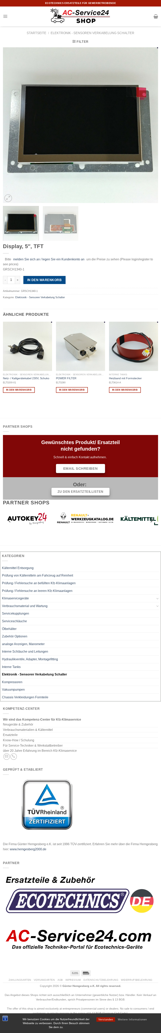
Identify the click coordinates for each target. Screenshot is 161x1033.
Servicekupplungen (15, 613)
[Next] (150, 125)
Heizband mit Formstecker (125, 378)
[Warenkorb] (156, 16)
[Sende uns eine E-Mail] (6, 756)
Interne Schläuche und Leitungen (25, 651)
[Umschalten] (157, 598)
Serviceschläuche (14, 621)
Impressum (73, 980)
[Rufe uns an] (13, 756)
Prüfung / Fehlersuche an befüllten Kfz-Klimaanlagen (39, 583)
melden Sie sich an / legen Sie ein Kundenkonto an (48, 259)
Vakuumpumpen (13, 689)
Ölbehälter (9, 629)
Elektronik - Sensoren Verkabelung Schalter (92, 33)
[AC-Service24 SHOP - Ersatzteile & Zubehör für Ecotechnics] (80, 16)
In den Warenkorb (44, 280)
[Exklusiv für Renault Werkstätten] (35, 518)
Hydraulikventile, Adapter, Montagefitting (30, 659)
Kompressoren (12, 682)
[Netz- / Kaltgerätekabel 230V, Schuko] (27, 346)
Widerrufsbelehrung (136, 980)
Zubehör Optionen (14, 636)
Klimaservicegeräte (15, 598)
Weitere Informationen (132, 1019)
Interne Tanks (11, 667)
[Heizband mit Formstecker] (133, 346)
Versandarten (44, 980)
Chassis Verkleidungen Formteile (25, 697)
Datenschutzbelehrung (100, 980)
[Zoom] (8, 198)
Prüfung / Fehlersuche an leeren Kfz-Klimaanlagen (37, 590)
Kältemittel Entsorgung (18, 568)
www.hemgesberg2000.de (28, 849)
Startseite (36, 33)
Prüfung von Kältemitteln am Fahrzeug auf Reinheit (37, 575)
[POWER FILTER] (80, 346)
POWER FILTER (66, 378)
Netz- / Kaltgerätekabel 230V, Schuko (26, 378)
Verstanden (105, 1019)
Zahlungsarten (20, 980)
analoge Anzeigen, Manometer (23, 644)
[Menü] (5, 16)
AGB (60, 980)
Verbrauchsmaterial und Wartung (25, 606)
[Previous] (11, 125)
